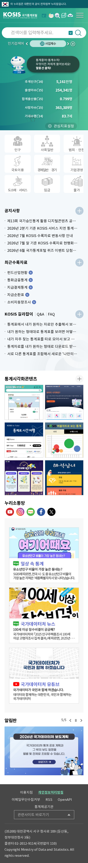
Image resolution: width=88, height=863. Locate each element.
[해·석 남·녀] (64, 477)
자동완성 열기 (71, 33)
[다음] (81, 720)
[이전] (70, 720)
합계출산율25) (32, 99)
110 (53, 843)
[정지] (76, 720)
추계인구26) (34, 82)
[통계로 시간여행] (24, 440)
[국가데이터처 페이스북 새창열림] (41, 512)
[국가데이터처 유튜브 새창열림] (10, 512)
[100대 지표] (24, 402)
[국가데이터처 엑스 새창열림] (51, 512)
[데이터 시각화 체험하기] (64, 402)
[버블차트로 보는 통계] (64, 440)
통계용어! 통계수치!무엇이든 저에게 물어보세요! (53, 64)
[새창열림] (51, 15)
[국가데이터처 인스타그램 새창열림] (20, 512)
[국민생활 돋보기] (24, 477)
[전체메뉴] (79, 15)
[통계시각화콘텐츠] (79, 379)
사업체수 (48, 44)
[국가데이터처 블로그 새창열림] (31, 512)
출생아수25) (34, 90)
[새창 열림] (44, 555)
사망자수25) (34, 108)
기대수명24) (34, 116)
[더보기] (79, 211)
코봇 (17, 65)
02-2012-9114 (25, 843)
